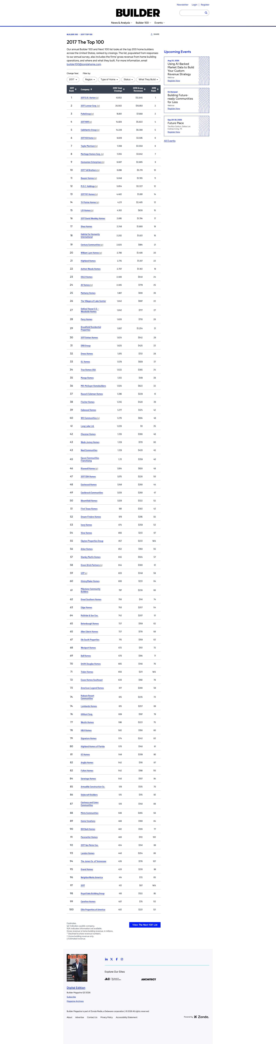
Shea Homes (86, 226)
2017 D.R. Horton (89, 97)
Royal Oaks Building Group (93, 893)
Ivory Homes (86, 524)
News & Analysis (120, 22)
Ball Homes (86, 655)
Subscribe (71, 997)
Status (127, 79)
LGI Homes (87, 210)
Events (159, 22)
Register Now (174, 80)
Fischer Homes (87, 401)
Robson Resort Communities (87, 697)
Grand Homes (87, 869)
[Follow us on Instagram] (122, 959)
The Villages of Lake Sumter (93, 301)
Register (205, 4)
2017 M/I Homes (89, 194)
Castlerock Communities (92, 492)
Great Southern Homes (91, 599)
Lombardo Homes (89, 706)
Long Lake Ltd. (87, 426)
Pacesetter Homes (89, 837)
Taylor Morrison (89, 145)
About (69, 1017)
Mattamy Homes (88, 292)
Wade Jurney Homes (90, 442)
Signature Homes (88, 738)
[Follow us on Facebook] (116, 959)
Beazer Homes (89, 178)
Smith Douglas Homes (91, 663)
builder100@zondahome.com (84, 64)
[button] (73, 79)
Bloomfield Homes (89, 500)
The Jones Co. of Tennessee (93, 861)
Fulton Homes (87, 770)
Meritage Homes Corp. (92, 153)
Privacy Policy (106, 1017)
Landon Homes (87, 853)
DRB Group (86, 345)
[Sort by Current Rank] (75, 89)
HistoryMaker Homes (90, 581)
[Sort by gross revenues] (144, 89)
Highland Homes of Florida (93, 746)
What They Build (147, 79)
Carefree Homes (88, 901)
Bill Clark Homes (88, 829)
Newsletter (182, 4)
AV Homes (87, 284)
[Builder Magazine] (138, 13)
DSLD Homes (86, 276)
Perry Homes (86, 319)
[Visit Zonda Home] (196, 1017)
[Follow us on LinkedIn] (106, 959)
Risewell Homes (89, 468)
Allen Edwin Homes (89, 631)
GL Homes (85, 361)
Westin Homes (87, 722)
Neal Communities (89, 450)
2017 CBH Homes (88, 476)
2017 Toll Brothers (90, 170)
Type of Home (108, 79)
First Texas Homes (89, 508)
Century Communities (92, 244)
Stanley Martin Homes (90, 556)
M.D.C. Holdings (89, 186)
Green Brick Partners (91, 565)
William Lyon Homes (91, 252)
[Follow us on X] (111, 959)
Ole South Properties (90, 639)
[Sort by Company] (91, 89)
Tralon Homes (87, 671)
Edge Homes (86, 607)
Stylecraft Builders (89, 794)
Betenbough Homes (90, 623)
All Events (169, 140)
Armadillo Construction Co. (93, 786)
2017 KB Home (88, 137)
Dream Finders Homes (91, 516)
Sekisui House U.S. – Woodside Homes (90, 310)
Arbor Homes (87, 548)
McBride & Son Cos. (89, 615)
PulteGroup (87, 113)
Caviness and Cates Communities (89, 803)
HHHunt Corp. (87, 714)
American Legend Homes (92, 687)
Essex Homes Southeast (92, 679)
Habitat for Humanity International (90, 235)
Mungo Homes (87, 377)
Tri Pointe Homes (90, 202)
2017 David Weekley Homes (93, 218)
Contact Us (92, 1017)
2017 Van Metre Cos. (89, 845)
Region (88, 79)
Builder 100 (142, 22)
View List (144, 924)
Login (194, 4)
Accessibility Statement (126, 1017)
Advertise (79, 1017)
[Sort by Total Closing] (123, 89)
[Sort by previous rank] (157, 89)
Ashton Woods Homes (90, 268)
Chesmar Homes (88, 434)
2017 (83, 885)
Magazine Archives (75, 1001)
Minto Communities (89, 812)
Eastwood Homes (89, 484)
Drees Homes (87, 353)
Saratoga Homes (88, 778)
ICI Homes (85, 754)
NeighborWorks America (92, 877)
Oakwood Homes (88, 409)
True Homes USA (88, 369)
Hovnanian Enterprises (92, 162)
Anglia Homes (87, 762)
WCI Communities (90, 418)
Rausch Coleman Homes (92, 393)
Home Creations (88, 821)
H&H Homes (86, 730)
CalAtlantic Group (90, 129)
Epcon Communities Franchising (90, 459)
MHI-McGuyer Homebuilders (93, 385)
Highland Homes (88, 260)
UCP (84, 573)
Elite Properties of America (93, 909)
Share (156, 34)
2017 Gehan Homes (89, 337)
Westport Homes (88, 647)
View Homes (86, 532)
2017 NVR (86, 121)
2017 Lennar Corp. (90, 105)
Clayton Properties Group (92, 540)
